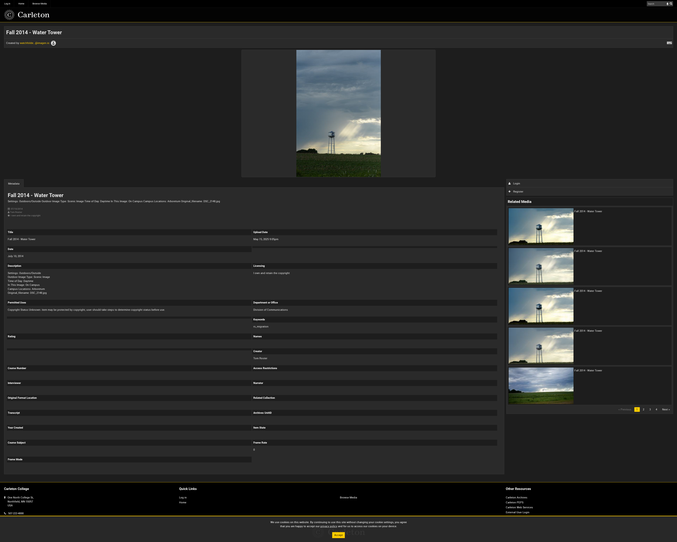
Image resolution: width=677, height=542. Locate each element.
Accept (338, 535)
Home (21, 3)
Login (516, 183)
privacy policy (328, 526)
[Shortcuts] (669, 42)
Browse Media (39, 3)
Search (671, 3)
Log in (7, 3)
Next (666, 409)
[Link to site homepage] (27, 15)
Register (518, 191)
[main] (338, 252)
